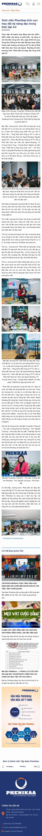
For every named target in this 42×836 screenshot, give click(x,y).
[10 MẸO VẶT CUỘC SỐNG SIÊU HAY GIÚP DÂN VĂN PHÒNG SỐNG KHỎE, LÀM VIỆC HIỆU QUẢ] (21, 614)
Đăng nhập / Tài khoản (33, 4)
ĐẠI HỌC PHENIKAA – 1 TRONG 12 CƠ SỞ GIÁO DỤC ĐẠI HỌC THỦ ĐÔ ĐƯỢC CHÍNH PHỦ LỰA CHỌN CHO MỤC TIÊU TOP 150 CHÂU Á (20, 674)
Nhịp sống (15, 10)
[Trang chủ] (12, 4)
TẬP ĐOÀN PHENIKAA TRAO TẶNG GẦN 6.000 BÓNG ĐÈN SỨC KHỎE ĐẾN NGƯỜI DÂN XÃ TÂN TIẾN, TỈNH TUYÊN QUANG (20, 586)
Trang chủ (5, 10)
